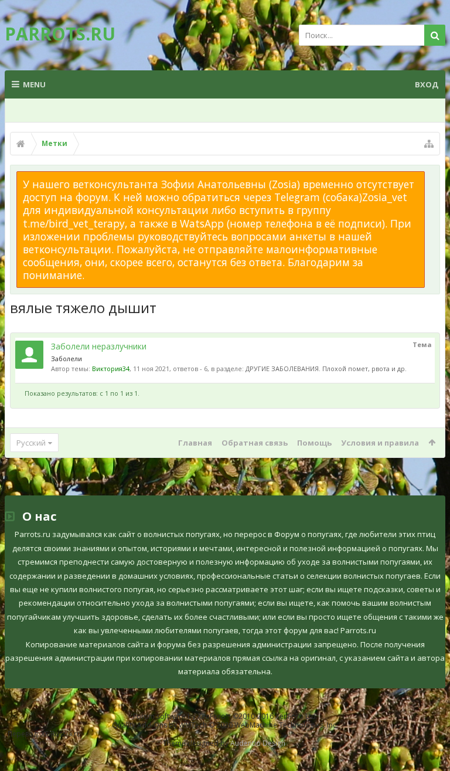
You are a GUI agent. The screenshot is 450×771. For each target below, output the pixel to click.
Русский (31, 442)
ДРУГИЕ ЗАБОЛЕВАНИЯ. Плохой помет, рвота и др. (326, 368)
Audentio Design (257, 743)
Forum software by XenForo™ (225, 716)
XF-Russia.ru (61, 734)
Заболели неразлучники (98, 346)
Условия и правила (380, 442)
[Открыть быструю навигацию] (428, 144)
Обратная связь (254, 442)
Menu (34, 84)
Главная (195, 442)
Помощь (314, 442)
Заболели (66, 358)
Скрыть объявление (432, 177)
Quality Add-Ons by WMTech (225, 725)
